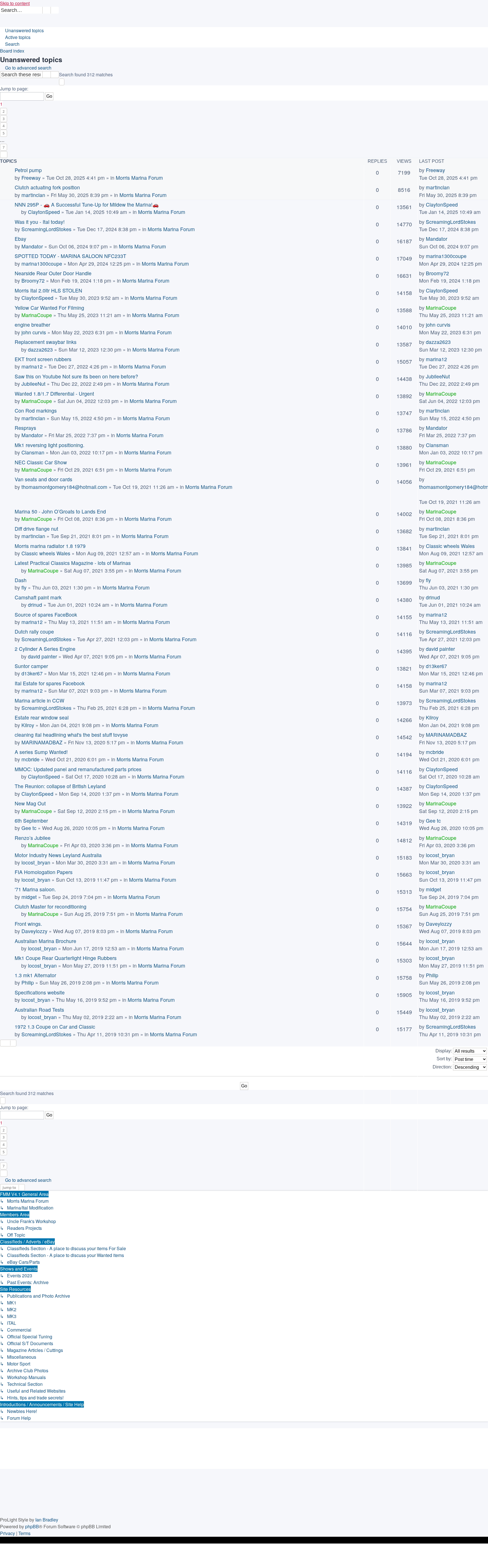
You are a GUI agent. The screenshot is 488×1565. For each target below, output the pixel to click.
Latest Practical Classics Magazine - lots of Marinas (73, 562)
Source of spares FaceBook (46, 614)
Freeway (31, 177)
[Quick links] (2, 23)
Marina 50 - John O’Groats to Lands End (60, 511)
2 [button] (4, 111)
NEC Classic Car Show (41, 462)
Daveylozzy (34, 931)
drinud (35, 604)
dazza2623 (40, 349)
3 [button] (4, 118)
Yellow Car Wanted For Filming (49, 307)
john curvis (33, 332)
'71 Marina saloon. (35, 889)
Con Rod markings (36, 410)
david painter (42, 656)
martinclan (33, 194)
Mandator (32, 246)
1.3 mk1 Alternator (35, 975)
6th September (31, 820)
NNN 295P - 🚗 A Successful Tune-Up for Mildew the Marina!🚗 (87, 204)
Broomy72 (33, 280)
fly (24, 587)
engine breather (32, 324)
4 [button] (4, 125)
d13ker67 (32, 673)
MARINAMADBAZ (41, 742)
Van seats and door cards (43, 479)
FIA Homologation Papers (44, 871)
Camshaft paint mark (38, 597)
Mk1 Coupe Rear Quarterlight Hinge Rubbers (66, 957)
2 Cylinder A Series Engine (45, 648)
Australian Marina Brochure (45, 940)
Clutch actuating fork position (47, 187)
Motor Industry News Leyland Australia (58, 855)
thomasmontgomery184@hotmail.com (64, 486)
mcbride (30, 759)
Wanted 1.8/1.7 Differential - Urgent (54, 393)
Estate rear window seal (42, 717)
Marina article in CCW (39, 700)
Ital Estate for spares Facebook (50, 683)
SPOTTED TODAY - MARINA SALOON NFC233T (70, 255)
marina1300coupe (41, 263)
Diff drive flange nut (36, 528)
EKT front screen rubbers (43, 359)
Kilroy (27, 725)
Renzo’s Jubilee (33, 837)
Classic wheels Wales (45, 553)
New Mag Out (30, 803)
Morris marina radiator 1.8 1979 (50, 545)
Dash (21, 580)
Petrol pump (28, 170)
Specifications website (40, 992)
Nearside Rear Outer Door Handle (53, 273)
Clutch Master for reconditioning (50, 906)
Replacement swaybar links (46, 341)
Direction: (443, 1067)
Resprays (25, 427)
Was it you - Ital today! (40, 221)
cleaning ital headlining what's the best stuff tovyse (71, 734)
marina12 (32, 366)
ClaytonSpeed (44, 211)
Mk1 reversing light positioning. (49, 444)
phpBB (32, 1526)
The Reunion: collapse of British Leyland (60, 786)
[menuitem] (61, 10)
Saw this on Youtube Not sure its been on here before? (76, 376)
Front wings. (28, 923)
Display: (444, 1050)
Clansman (32, 452)
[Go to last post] (448, 170)
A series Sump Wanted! (41, 751)
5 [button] (4, 133)
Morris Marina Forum (139, 177)
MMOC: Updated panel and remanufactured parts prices (78, 769)
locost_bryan (35, 862)
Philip (27, 982)
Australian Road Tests (39, 1009)
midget (29, 896)
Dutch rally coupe (34, 631)
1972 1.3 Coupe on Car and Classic (55, 1026)
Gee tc (28, 827)
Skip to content (15, 3)
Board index (12, 50)
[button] (61, 82)
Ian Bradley (46, 1519)
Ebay (20, 238)
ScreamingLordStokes (46, 229)
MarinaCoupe (36, 314)
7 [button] (4, 147)
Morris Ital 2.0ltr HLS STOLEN (48, 290)
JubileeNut (33, 383)
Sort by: (445, 1058)
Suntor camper (31, 665)
